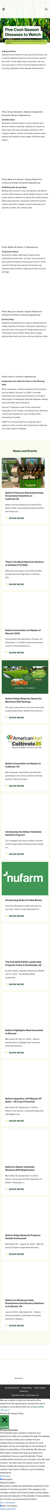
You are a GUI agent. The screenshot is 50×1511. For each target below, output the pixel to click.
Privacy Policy (27, 1388)
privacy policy (37, 1407)
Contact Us (24, 1391)
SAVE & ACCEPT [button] (8, 1509)
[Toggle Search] (46, 9)
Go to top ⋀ (19, 1378)
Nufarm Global (39, 1388)
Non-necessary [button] (7, 1502)
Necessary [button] (5, 1476)
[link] (22, 9)
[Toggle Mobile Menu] (3, 9)
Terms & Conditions (12, 1388)
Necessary (7, 1479)
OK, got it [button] (5, 1410)
